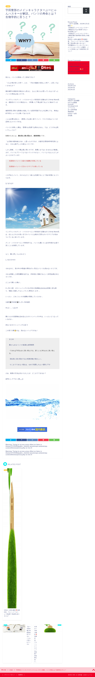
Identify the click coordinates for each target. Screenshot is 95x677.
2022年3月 (71, 89)
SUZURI (71, 104)
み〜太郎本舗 (72, 109)
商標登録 (71, 111)
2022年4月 (71, 87)
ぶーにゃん (71, 107)
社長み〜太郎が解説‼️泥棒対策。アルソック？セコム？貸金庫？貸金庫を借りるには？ (78, 41)
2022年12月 (72, 85)
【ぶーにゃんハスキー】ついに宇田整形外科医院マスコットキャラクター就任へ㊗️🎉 (78, 66)
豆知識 (8, 6)
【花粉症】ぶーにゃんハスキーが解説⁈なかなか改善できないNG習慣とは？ (78, 29)
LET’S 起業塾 (72, 102)
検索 (69, 6)
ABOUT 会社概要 (74, 100)
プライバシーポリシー (9, 674)
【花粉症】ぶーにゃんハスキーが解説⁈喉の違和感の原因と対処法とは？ (78, 35)
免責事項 (20, 674)
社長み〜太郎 (72, 113)
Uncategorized (73, 106)
